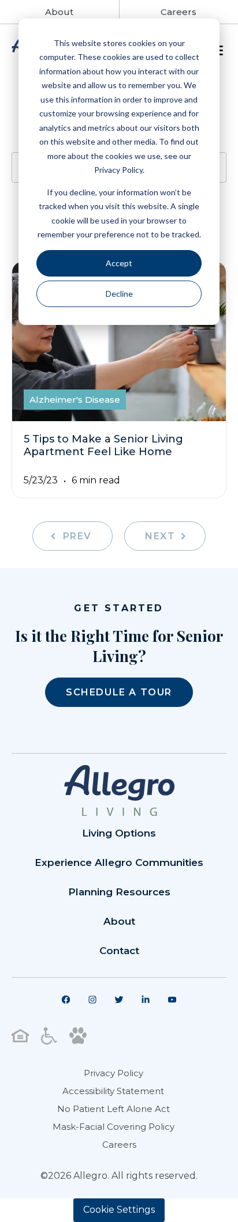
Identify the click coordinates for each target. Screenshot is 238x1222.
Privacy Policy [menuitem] (113, 1073)
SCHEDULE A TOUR (119, 692)
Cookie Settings (119, 1209)
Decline (119, 293)
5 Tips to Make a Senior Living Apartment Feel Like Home (103, 445)
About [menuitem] (119, 921)
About (59, 11)
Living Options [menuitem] (119, 833)
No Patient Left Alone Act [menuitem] (113, 1108)
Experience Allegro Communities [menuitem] (119, 862)
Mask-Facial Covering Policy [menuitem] (113, 1126)
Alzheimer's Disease (74, 399)
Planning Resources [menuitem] (119, 892)
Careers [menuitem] (119, 1144)
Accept (119, 263)
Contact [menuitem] (119, 950)
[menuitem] (65, 999)
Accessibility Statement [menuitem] (113, 1090)
